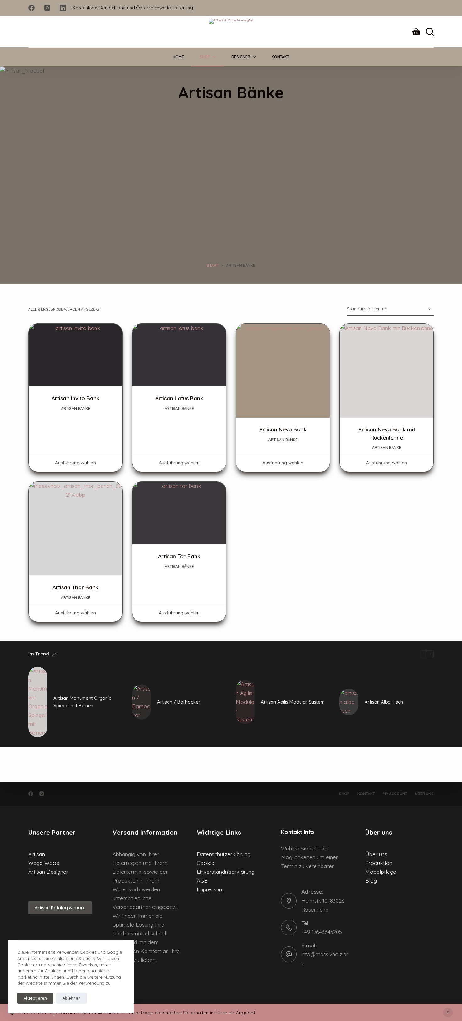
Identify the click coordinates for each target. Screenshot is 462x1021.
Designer (240, 56)
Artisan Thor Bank (75, 587)
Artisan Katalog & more (60, 908)
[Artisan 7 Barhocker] (141, 702)
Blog (371, 880)
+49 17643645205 (321, 931)
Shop (205, 56)
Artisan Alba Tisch (384, 702)
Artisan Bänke (75, 408)
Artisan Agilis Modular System (293, 702)
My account (395, 793)
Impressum (210, 889)
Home (178, 56)
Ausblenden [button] (448, 1012)
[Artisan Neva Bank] (283, 371)
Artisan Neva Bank (282, 429)
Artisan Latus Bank (179, 398)
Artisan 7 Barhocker (179, 702)
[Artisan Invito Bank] (75, 355)
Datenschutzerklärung (223, 854)
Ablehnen (72, 998)
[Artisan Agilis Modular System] (245, 702)
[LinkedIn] (63, 8)
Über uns (424, 793)
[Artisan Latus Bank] (179, 355)
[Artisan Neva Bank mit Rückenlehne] (386, 371)
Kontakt (280, 56)
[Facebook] (31, 8)
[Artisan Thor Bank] (75, 528)
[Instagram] (47, 8)
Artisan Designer (48, 871)
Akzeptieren (35, 998)
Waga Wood (43, 863)
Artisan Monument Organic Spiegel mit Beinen (82, 702)
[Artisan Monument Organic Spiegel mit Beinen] (37, 702)
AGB (202, 880)
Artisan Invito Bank (75, 398)
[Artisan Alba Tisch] (348, 702)
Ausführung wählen (75, 463)
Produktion (378, 863)
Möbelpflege (380, 871)
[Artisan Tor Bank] (179, 513)
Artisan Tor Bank (179, 556)
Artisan (36, 854)
